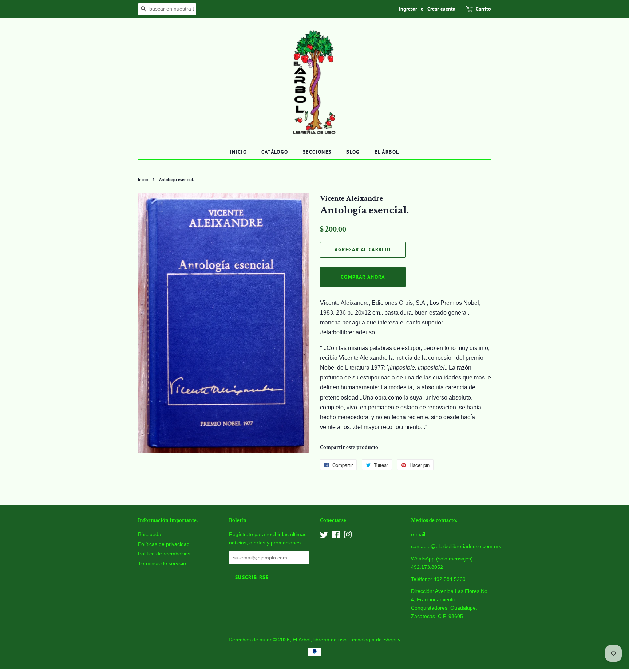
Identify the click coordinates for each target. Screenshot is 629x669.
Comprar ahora (363, 276)
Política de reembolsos (164, 553)
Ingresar (408, 8)
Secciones (317, 152)
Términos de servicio (162, 563)
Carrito (483, 8)
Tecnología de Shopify (374, 639)
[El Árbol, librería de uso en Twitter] (324, 536)
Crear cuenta (441, 8)
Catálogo (274, 152)
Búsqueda (149, 534)
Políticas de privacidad (164, 544)
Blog (353, 152)
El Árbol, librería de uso (320, 639)
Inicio (238, 152)
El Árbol (387, 152)
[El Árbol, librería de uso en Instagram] (348, 536)
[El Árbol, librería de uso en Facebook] (336, 536)
